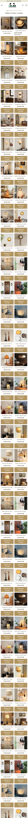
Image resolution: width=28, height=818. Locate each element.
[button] (1, 5)
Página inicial (9, 10)
